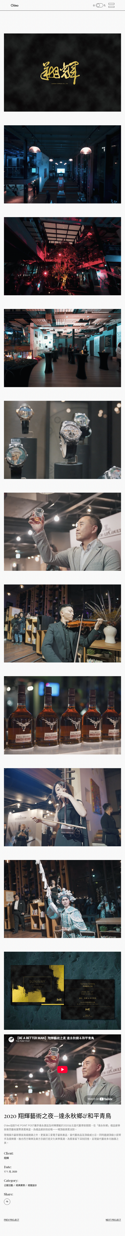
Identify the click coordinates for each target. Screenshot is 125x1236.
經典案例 (21, 1185)
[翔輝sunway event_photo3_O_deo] (62, 251)
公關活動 (9, 1185)
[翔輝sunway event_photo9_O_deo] (62, 802)
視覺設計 (32, 1185)
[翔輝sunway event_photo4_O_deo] (62, 435)
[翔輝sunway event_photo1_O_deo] (62, 159)
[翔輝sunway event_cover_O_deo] (62, 68)
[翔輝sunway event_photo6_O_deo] (62, 710)
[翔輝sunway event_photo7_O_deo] (62, 619)
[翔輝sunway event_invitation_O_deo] (62, 986)
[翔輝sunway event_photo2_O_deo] (62, 343)
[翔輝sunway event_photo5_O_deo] (62, 527)
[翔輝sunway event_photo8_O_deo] (62, 894)
